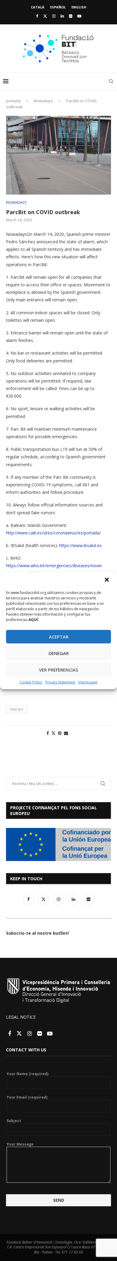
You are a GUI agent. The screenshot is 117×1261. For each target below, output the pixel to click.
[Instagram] (54, 16)
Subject (14, 1120)
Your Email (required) (27, 1097)
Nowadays (43, 100)
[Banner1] (58, 844)
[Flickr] (70, 16)
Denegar (59, 653)
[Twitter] (45, 16)
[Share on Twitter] (53, 733)
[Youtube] (79, 16)
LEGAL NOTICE (21, 1017)
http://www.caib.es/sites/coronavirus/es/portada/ (53, 533)
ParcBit (16, 709)
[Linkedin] (62, 16)
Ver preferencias (58, 670)
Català (37, 7)
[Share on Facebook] (47, 733)
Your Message (20, 1144)
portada (13, 100)
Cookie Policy (31, 681)
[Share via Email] (66, 733)
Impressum (88, 681)
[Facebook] (37, 16)
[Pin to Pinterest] (60, 733)
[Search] (111, 81)
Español (58, 7)
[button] (107, 580)
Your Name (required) (27, 1074)
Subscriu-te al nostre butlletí (37, 933)
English (78, 7)
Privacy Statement (60, 681)
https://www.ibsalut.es (80, 545)
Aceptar (58, 637)
